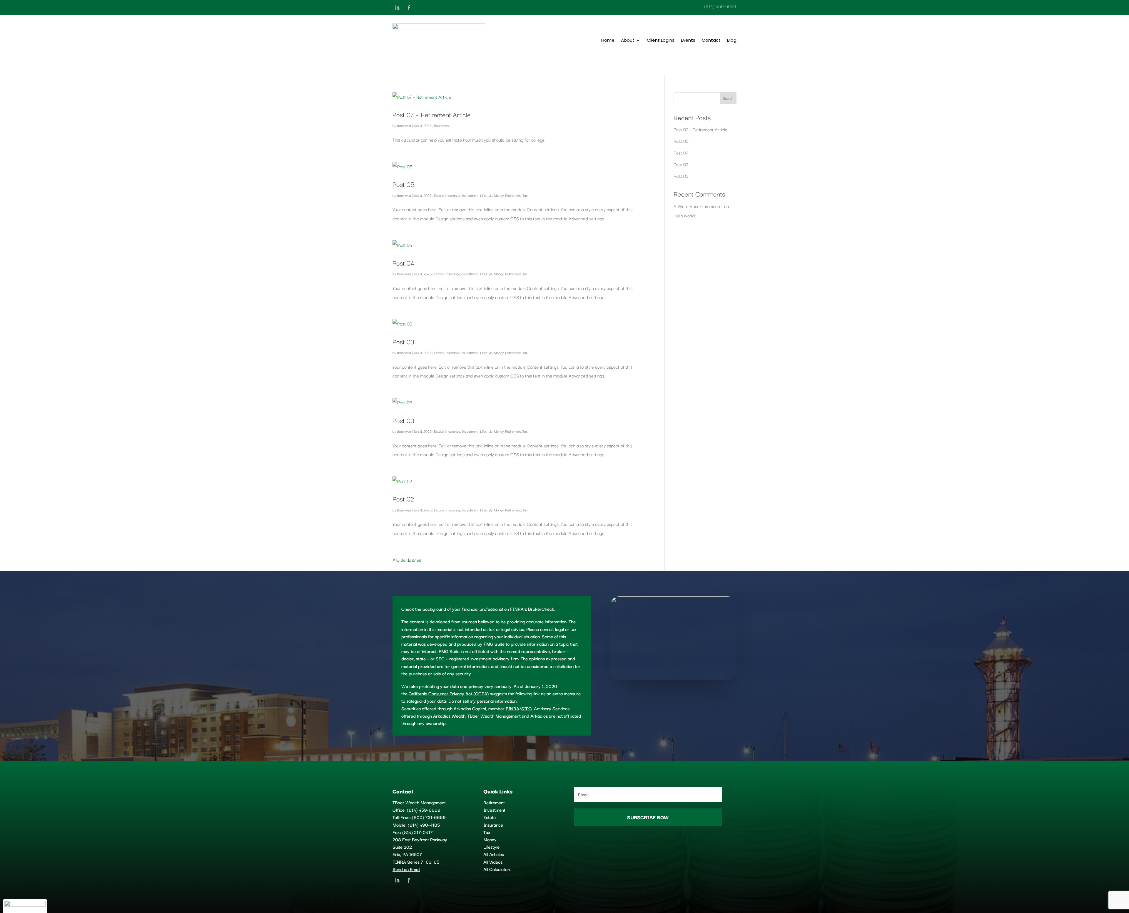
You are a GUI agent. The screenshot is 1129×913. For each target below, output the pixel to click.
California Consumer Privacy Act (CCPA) (449, 693)
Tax (525, 195)
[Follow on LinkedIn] (397, 7)
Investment (470, 195)
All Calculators (497, 868)
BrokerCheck (541, 608)
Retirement (442, 125)
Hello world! (685, 215)
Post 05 (403, 184)
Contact (711, 40)
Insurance (452, 195)
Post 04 (403, 262)
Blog (731, 40)
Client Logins (660, 40)
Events (688, 40)
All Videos (492, 861)
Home (607, 40)
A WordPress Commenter (698, 205)
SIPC (526, 708)
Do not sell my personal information (482, 700)
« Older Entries (407, 559)
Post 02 (403, 498)
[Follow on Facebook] (409, 7)
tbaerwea (404, 125)
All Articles (493, 853)
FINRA (512, 708)
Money (499, 195)
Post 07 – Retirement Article (432, 114)
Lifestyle (486, 195)
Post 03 (403, 341)
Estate (439, 195)
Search (728, 98)
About (627, 40)
